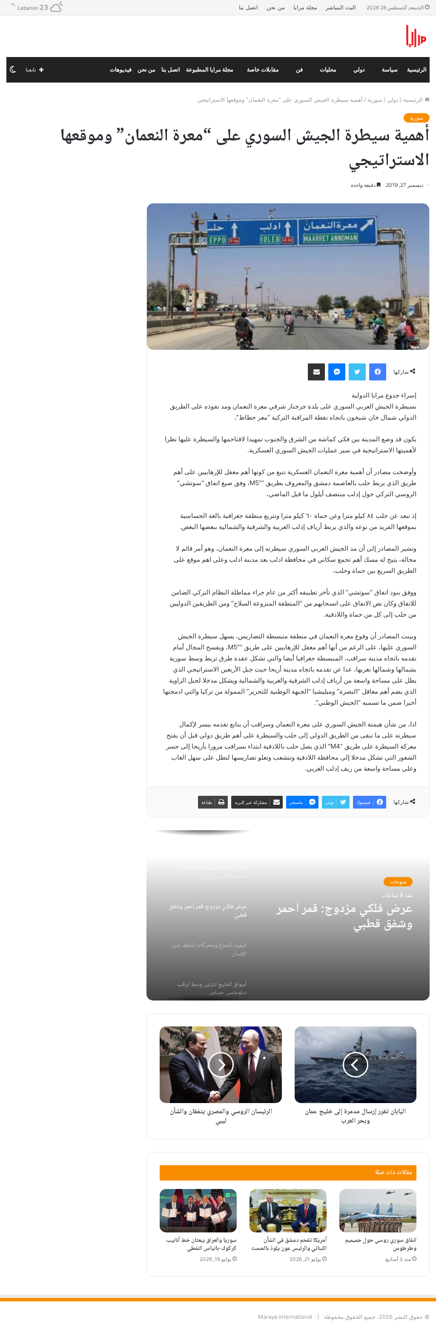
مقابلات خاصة (263, 69)
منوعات (398, 881)
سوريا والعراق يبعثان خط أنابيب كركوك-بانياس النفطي (201, 1244)
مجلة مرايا (305, 7)
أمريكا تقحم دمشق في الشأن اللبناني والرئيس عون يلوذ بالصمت (289, 1244)
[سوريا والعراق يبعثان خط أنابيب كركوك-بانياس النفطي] (198, 1210)
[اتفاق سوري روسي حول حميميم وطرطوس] (377, 1210)
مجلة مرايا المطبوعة (209, 69)
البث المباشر (341, 7)
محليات (328, 69)
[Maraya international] (363, 36)
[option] (288, 915)
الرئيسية (417, 69)
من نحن (276, 7)
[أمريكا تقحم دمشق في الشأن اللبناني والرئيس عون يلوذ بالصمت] (288, 1210)
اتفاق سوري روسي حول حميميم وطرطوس (380, 1244)
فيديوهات (121, 69)
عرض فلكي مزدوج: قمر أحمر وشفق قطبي (345, 917)
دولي (359, 69)
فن (299, 69)
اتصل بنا (248, 7)
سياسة (390, 69)
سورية (374, 99)
